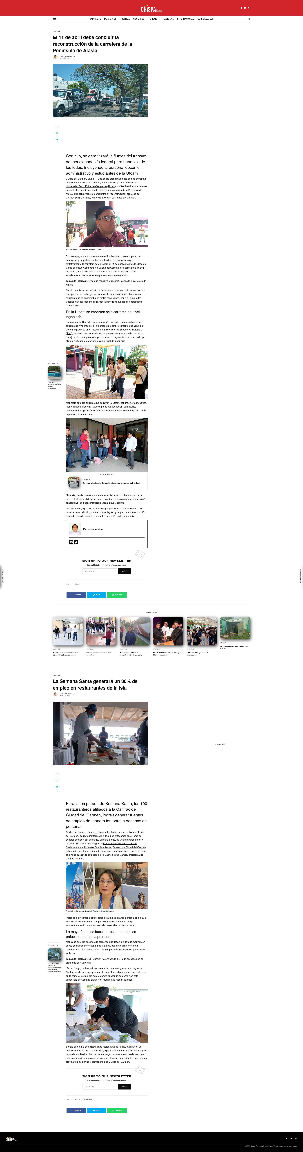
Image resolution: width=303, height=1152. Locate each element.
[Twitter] (76, 543)
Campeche (56, 31)
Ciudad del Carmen (125, 197)
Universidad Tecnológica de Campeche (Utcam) (91, 186)
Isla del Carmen (133, 941)
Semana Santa (107, 839)
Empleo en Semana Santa (83, 1099)
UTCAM (77, 584)
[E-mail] (71, 543)
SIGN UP (124, 571)
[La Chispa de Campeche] (151, 8)
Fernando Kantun (69, 56)
